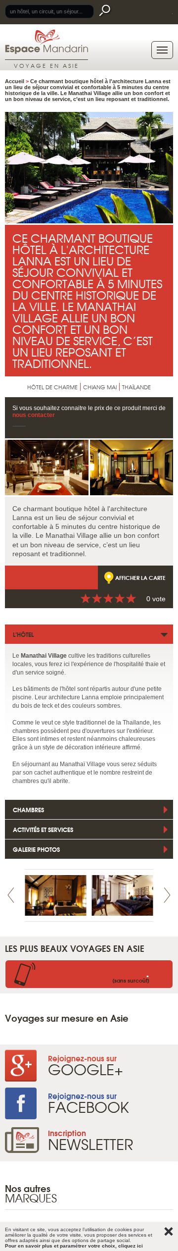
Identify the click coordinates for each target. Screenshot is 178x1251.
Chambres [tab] (28, 809)
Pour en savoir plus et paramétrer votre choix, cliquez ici (74, 1246)
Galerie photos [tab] (36, 849)
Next (167, 895)
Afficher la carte (140, 577)
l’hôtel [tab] (23, 634)
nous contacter (33, 415)
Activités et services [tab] (43, 829)
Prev (10, 895)
